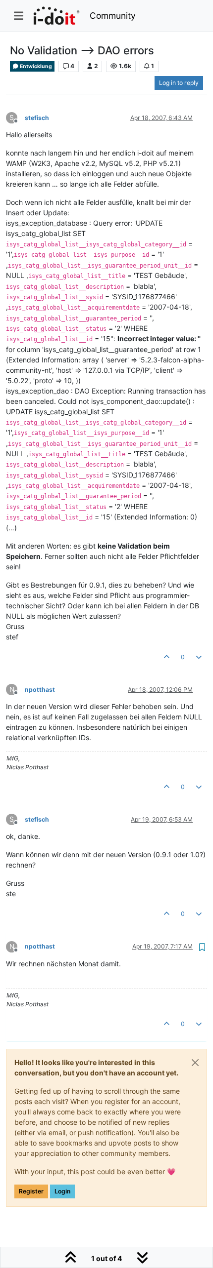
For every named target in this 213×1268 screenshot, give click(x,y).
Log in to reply (179, 82)
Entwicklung (35, 66)
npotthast (40, 689)
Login (62, 1191)
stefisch (37, 117)
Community (113, 15)
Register (31, 1191)
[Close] (195, 1062)
